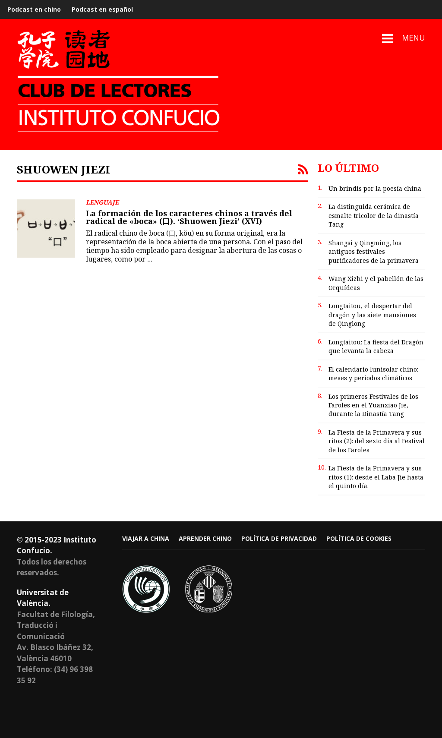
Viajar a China (145, 538)
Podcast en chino (34, 9)
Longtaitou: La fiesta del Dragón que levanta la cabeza (375, 346)
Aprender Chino (205, 538)
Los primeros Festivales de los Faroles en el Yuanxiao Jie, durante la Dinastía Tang (373, 405)
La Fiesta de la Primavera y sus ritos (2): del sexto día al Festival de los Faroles (376, 441)
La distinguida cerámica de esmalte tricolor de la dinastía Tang (373, 215)
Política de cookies (358, 538)
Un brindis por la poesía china (374, 188)
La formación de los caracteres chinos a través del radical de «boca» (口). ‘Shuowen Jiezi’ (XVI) (189, 217)
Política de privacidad (279, 538)
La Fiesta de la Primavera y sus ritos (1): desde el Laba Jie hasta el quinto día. (375, 477)
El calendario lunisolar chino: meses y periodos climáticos (373, 373)
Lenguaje (102, 202)
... (149, 259)
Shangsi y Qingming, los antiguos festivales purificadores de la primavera (373, 252)
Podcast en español (102, 9)
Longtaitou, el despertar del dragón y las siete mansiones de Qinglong (372, 315)
